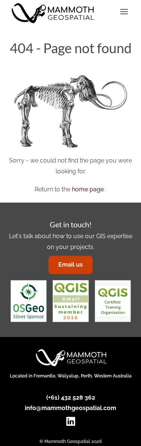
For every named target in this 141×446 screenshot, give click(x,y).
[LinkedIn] (70, 419)
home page (88, 189)
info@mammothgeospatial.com (70, 408)
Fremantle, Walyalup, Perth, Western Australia (82, 376)
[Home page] (52, 13)
